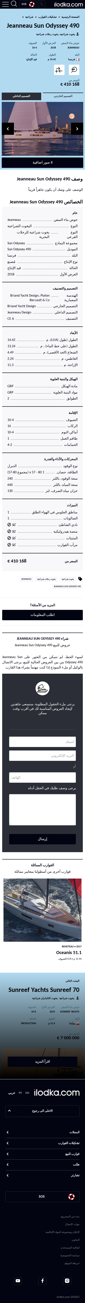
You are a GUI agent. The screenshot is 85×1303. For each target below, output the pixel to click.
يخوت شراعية (67, 34)
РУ (20, 1093)
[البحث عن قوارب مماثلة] (74, 70)
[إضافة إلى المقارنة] (59, 70)
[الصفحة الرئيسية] (68, 4)
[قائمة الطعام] (5, 4)
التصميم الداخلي (21, 96)
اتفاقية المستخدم (70, 1247)
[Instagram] (67, 1281)
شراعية (29, 17)
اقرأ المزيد (42, 1062)
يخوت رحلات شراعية (47, 34)
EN (27, 1093)
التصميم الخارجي (63, 96)
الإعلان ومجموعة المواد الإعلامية (63, 1232)
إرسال (42, 839)
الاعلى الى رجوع (42, 1111)
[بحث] (13, 4)
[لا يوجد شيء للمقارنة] (41, 4)
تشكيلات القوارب (47, 17)
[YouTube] (18, 1281)
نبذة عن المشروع (70, 1216)
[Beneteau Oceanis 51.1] (42, 910)
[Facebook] (42, 1281)
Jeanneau (73, 48)
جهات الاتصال (72, 1224)
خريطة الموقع (72, 1263)
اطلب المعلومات (42, 615)
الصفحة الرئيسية (70, 17)
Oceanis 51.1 (69, 952)
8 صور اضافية (43, 162)
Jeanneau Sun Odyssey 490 (67, 586)
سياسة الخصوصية (70, 1255)
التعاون (76, 1239)
